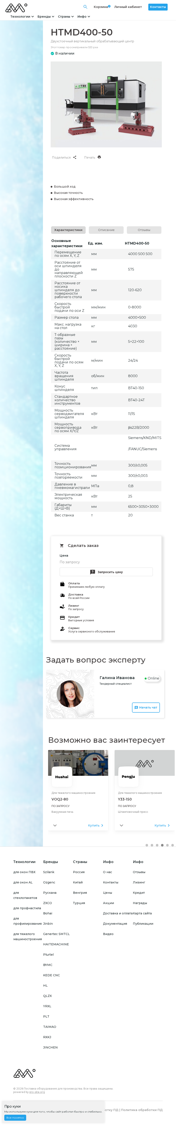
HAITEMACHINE (56, 944)
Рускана (49, 893)
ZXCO (47, 903)
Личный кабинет (128, 7)
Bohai (47, 913)
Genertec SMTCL (56, 934)
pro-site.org (37, 1092)
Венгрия (80, 893)
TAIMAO (49, 1027)
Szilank (48, 872)
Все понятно (15, 1117)
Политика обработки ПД (142, 1110)
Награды (140, 903)
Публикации (143, 924)
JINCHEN (50, 1047)
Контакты (158, 7)
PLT (46, 1016)
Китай (78, 882)
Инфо (81, 16)
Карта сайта (142, 913)
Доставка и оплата (118, 913)
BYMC (47, 965)
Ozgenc (49, 882)
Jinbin (48, 924)
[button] (147, 845)
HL (45, 985)
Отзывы (139, 872)
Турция (79, 903)
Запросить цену (110, 572)
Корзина (101, 7)
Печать (89, 157)
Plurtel (48, 955)
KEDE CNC (51, 975)
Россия (79, 872)
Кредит (139, 893)
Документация (115, 924)
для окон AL (23, 882)
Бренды (44, 16)
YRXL (47, 1006)
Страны (64, 16)
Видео (108, 934)
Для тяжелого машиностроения (73, 792)
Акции (108, 903)
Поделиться (61, 157)
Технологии (20, 16)
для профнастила (27, 908)
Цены (107, 893)
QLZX (47, 996)
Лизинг (139, 882)
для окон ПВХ (24, 872)
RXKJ (47, 1037)
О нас (107, 872)
